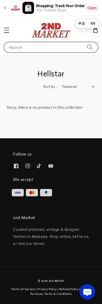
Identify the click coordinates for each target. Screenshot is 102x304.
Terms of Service (23, 289)
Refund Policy (68, 289)
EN (93, 23)
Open (92, 7)
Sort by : (50, 86)
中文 (81, 23)
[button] (6, 30)
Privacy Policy (47, 289)
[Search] (89, 47)
